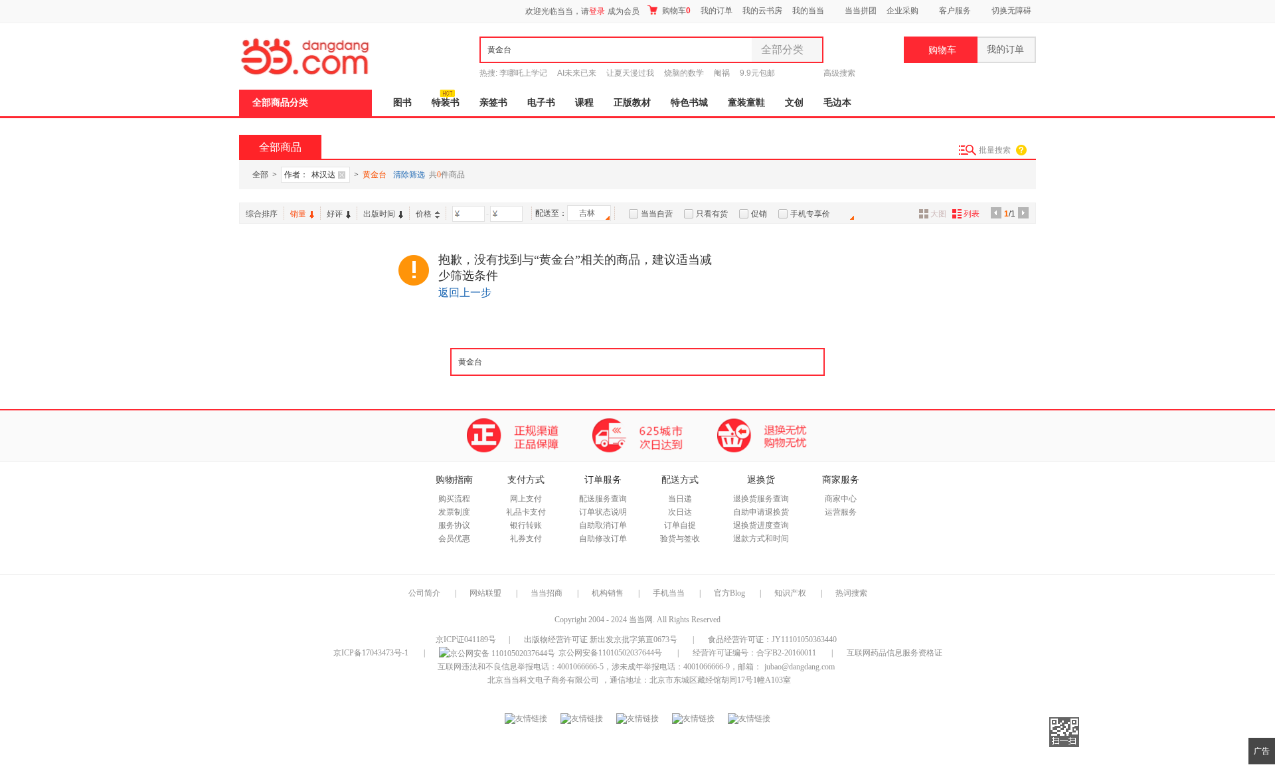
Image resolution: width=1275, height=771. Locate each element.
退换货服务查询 (761, 498)
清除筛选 (409, 174)
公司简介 (424, 593)
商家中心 (841, 498)
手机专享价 (810, 213)
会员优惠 (454, 538)
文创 (794, 103)
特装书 (446, 103)
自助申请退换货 (761, 512)
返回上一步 (464, 292)
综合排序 (262, 213)
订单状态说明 (603, 512)
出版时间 (379, 213)
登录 (597, 11)
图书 (402, 103)
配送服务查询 (603, 498)
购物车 (675, 10)
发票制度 (454, 512)
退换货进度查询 (761, 525)
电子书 (541, 103)
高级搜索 (839, 73)
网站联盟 (485, 593)
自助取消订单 (603, 525)
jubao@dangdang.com (799, 666)
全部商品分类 (280, 103)
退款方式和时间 (761, 538)
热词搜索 (851, 593)
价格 (424, 213)
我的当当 (808, 10)
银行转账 (526, 525)
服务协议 (454, 525)
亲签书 (493, 103)
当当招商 (546, 593)
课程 (584, 103)
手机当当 (669, 593)
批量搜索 (995, 150)
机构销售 (608, 593)
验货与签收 (680, 538)
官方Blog (729, 593)
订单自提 (680, 525)
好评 (335, 213)
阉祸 (722, 73)
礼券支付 (526, 538)
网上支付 (526, 498)
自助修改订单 (603, 538)
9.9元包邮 (757, 73)
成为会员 (623, 11)
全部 (260, 174)
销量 (298, 213)
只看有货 (712, 213)
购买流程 (454, 498)
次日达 (680, 512)
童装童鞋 (746, 103)
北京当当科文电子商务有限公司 (543, 680)
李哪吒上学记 (523, 73)
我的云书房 (762, 10)
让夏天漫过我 (630, 73)
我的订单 (716, 10)
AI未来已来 (576, 73)
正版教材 (632, 103)
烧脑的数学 (684, 73)
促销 (759, 213)
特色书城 (689, 103)
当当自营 (657, 213)
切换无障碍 (1011, 10)
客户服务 (955, 10)
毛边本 (837, 103)
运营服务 (841, 512)
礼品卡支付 (526, 512)
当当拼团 (861, 10)
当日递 (680, 498)
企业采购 (902, 10)
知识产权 (791, 593)
